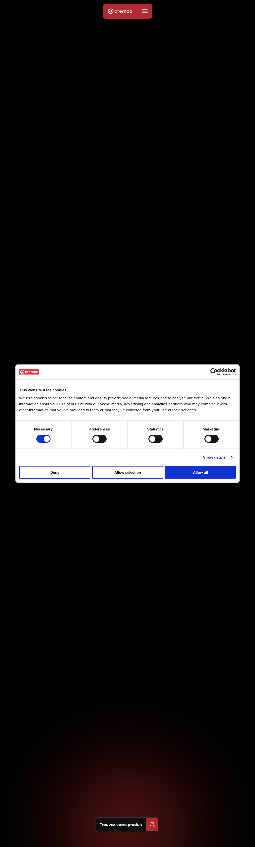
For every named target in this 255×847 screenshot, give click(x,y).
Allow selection (127, 472)
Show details (214, 457)
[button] (144, 11)
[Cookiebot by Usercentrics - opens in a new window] (214, 372)
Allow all (200, 472)
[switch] (99, 439)
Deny (54, 472)
